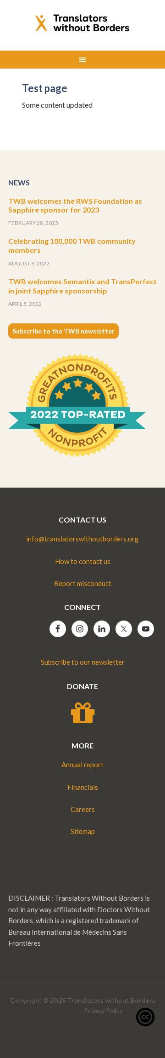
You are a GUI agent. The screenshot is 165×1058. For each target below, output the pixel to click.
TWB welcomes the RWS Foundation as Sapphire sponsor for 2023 (75, 205)
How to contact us (82, 561)
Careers (83, 809)
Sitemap (83, 831)
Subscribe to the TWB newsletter (63, 331)
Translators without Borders (82, 23)
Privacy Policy (103, 1010)
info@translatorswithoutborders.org (82, 539)
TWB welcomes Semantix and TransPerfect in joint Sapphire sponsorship (82, 285)
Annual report (82, 764)
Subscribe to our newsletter (83, 662)
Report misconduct (82, 583)
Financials (82, 787)
